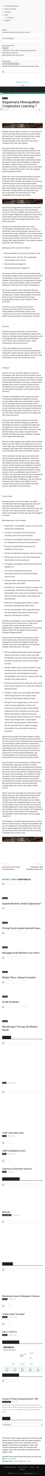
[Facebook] (3, 25)
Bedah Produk (6, 1402)
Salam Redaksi (7, 1215)
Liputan (5, 1299)
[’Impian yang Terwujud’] (22, 1308)
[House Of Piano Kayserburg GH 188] (22, 1388)
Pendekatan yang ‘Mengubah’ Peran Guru (34, 868)
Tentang (7, 12)
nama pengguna (8, 38)
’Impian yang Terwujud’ (13, 1314)
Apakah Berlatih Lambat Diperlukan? (21, 903)
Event (4, 1083)
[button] (3, 90)
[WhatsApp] (14, 853)
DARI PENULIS (24, 879)
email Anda (6, 61)
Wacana (5, 898)
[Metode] (22, 1196)
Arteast (35, 1473)
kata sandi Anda (8, 45)
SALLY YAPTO (9, 1332)
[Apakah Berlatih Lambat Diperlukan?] (22, 891)
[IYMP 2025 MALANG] (22, 1110)
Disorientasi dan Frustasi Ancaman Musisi (11, 868)
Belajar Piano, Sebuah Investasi (19, 977)
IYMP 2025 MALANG (13, 1133)
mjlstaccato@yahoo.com (21, 1461)
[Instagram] (4, 25)
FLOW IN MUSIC (10, 1002)
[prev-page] (2, 1035)
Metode (6, 1212)
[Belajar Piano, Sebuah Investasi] (22, 964)
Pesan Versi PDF (10, 9)
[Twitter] (6, 25)
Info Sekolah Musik (11, 6)
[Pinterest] (9, 853)
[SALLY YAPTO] (22, 1326)
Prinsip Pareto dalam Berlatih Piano (21, 928)
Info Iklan (10, 18)
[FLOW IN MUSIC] (22, 989)
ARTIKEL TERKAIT (10, 879)
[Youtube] (7, 25)
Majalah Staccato (17, 1473)
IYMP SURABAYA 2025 (13, 1151)
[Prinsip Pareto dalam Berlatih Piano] (22, 915)
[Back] (2, 28)
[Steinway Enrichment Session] (22, 1162)
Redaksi (7, 20)
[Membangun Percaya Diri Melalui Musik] (22, 1014)
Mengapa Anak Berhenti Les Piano (20, 952)
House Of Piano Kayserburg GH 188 (20, 1399)
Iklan (6, 15)
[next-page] (4, 1035)
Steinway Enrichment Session (17, 1168)
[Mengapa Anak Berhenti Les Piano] (22, 940)
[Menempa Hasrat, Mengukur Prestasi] (22, 1280)
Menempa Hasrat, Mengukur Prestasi (21, 1296)
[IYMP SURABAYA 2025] (22, 1145)
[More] (19, 853)
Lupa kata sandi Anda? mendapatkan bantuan (19, 50)
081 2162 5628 (10, 1459)
